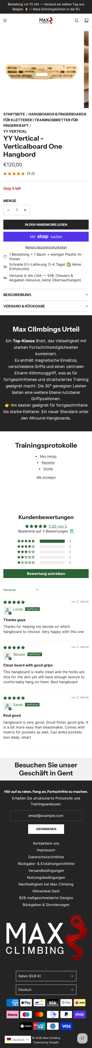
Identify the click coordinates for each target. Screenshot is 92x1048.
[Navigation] (5, 20)
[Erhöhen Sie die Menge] (25, 210)
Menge (9, 200)
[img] (14, 602)
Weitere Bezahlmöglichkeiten (46, 247)
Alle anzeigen (46, 477)
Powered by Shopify (46, 1042)
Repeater (48, 462)
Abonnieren (46, 829)
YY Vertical (15, 131)
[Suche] (77, 20)
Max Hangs (48, 456)
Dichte (48, 469)
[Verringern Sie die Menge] (8, 210)
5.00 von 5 (58, 526)
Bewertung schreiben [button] (46, 573)
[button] (26, 541)
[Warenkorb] (86, 20)
